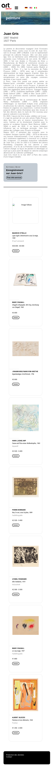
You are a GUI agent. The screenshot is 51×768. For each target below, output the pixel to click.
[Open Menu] (16, 8)
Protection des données (15, 755)
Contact (9, 757)
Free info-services (14, 178)
